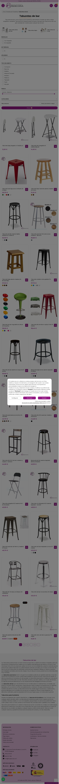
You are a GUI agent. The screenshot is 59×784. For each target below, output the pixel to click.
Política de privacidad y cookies (42, 402)
